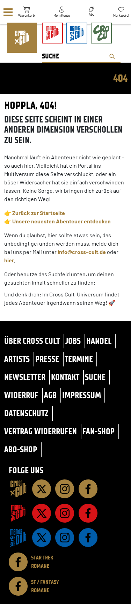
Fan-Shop (98, 431)
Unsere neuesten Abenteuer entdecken (61, 221)
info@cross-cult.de (82, 251)
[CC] (18, 489)
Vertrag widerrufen (40, 431)
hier (9, 260)
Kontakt (65, 377)
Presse (47, 359)
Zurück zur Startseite (38, 212)
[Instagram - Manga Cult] (64, 513)
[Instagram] (64, 489)
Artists (17, 359)
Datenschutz (26, 413)
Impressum (81, 395)
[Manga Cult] (18, 513)
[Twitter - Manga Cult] (41, 513)
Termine (79, 359)
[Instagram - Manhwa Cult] (64, 537)
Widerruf (21, 395)
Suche (95, 377)
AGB (50, 395)
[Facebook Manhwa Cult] (88, 537)
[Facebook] (88, 489)
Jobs (73, 341)
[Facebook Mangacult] (88, 513)
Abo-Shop (20, 449)
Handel (98, 341)
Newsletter (24, 377)
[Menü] (8, 12)
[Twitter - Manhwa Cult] (41, 537)
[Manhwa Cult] (18, 537)
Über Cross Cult (32, 341)
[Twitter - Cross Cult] (41, 489)
